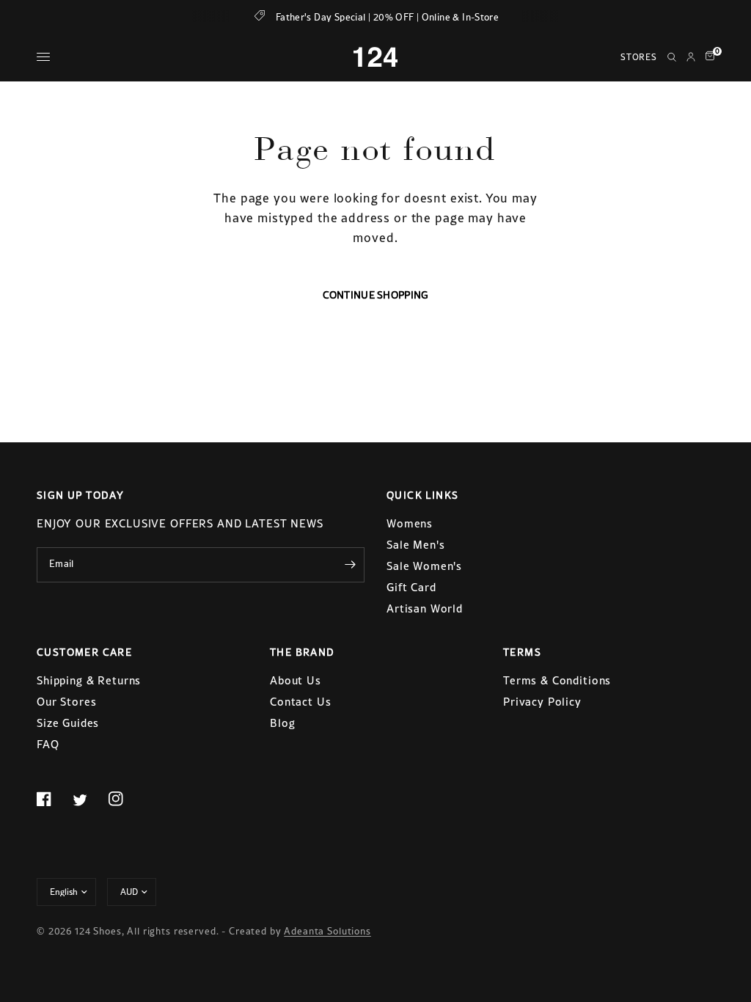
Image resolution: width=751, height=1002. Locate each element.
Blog (282, 723)
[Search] (671, 56)
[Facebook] (53, 799)
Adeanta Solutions (327, 931)
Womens (410, 523)
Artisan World (425, 608)
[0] (707, 56)
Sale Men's (416, 544)
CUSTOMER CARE (84, 652)
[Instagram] (125, 799)
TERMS (522, 652)
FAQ (48, 744)
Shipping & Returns (89, 680)
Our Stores (67, 701)
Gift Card (411, 587)
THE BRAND (302, 652)
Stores (638, 57)
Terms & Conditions (557, 680)
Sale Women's (424, 566)
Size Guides (68, 723)
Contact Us (300, 701)
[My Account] (690, 56)
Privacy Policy (542, 701)
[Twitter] (89, 799)
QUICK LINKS (422, 495)
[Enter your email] (349, 564)
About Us (295, 680)
